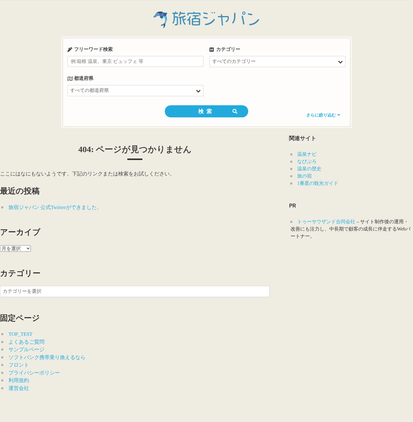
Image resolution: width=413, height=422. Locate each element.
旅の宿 (304, 175)
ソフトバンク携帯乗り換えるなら (47, 357)
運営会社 (18, 388)
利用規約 (18, 380)
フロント (18, 365)
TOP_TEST (20, 334)
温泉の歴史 (309, 168)
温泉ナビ (307, 154)
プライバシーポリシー (34, 373)
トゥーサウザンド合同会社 (326, 221)
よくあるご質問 (26, 342)
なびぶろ (307, 161)
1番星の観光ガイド (317, 183)
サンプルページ (26, 349)
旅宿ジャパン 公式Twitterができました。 (55, 207)
